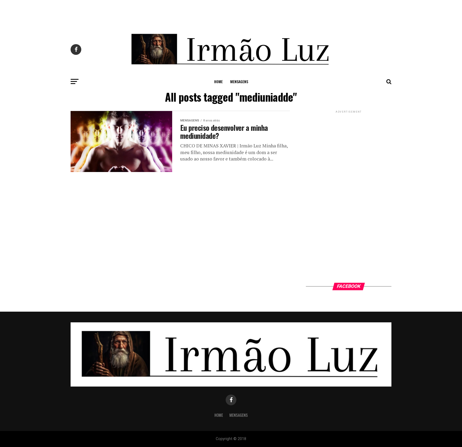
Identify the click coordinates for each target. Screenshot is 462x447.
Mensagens (239, 81)
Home (218, 81)
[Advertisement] (231, 12)
